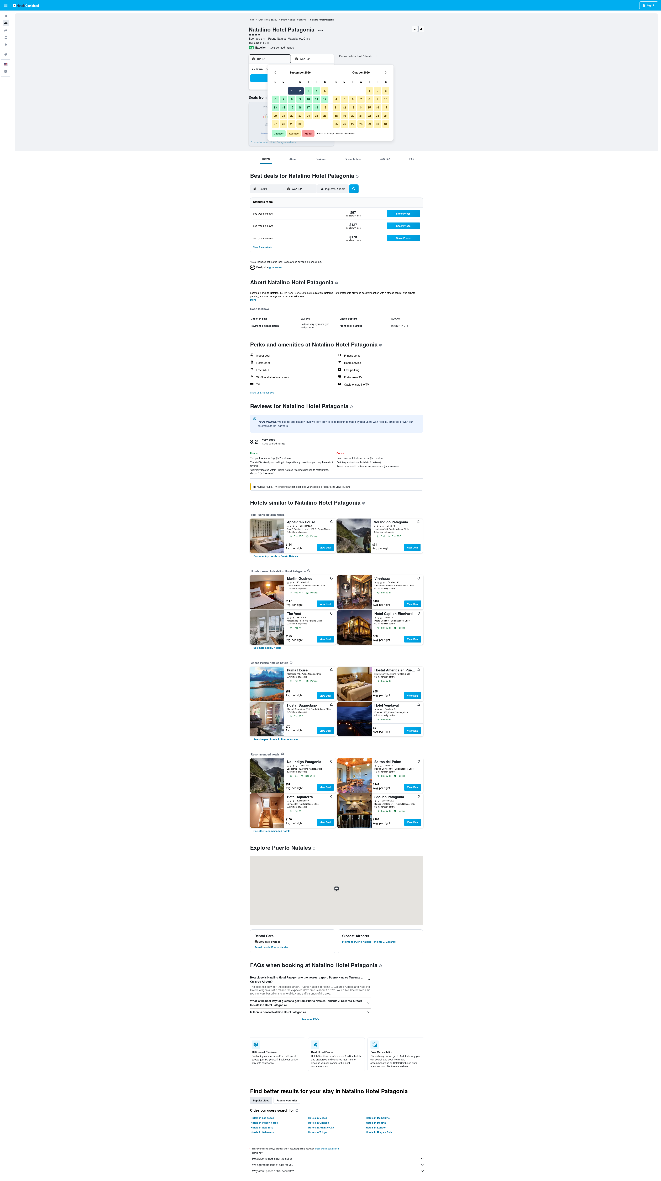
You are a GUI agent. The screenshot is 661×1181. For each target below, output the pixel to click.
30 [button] (300, 124)
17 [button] (308, 107)
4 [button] (316, 91)
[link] (276, 556)
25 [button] (316, 116)
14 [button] (283, 107)
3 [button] (308, 91)
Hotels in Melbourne (378, 1118)
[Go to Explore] (5, 44)
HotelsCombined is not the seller (272, 1159)
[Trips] (5, 54)
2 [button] (300, 91)
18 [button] (316, 107)
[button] (6, 5)
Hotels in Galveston (262, 1132)
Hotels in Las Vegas (262, 1118)
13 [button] (275, 107)
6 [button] (275, 99)
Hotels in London (376, 1127)
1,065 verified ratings (281, 47)
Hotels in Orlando (318, 1122)
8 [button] (292, 99)
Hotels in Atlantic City (321, 1127)
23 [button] (300, 116)
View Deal (325, 547)
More (253, 299)
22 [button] (291, 116)
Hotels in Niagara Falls (379, 1132)
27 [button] (275, 124)
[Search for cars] (5, 30)
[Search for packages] (5, 37)
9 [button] (300, 99)
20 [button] (275, 116)
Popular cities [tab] (261, 1100)
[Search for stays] (5, 23)
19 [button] (324, 107)
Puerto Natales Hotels (291, 19)
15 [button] (291, 107)
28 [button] (283, 124)
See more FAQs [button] (310, 1019)
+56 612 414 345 (259, 43)
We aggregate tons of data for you (272, 1165)
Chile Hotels (264, 19)
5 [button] (325, 91)
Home (251, 19)
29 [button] (291, 124)
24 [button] (308, 116)
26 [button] (324, 116)
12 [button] (324, 99)
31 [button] (385, 124)
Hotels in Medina (376, 1122)
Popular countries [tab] (286, 1100)
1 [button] (292, 91)
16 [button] (300, 107)
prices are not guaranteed (327, 1148)
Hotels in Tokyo (317, 1132)
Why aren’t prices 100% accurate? (273, 1171)
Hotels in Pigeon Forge (264, 1122)
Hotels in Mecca (317, 1118)
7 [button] (283, 99)
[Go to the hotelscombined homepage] (25, 5)
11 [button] (316, 99)
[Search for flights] (5, 15)
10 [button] (308, 99)
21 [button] (283, 116)
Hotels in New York (262, 1127)
